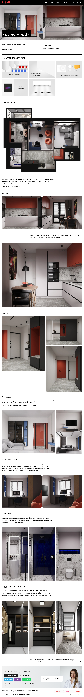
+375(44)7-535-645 (12, 671)
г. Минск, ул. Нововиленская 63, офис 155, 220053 (21, 683)
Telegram (9, 679)
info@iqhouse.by (26, 675)
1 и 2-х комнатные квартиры (15, 31)
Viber (18, 679)
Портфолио (45, 2)
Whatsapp (27, 679)
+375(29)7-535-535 (27, 671)
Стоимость (58, 2)
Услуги (51, 2)
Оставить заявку (12, 675)
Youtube (78, 691)
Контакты (79, 2)
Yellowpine (80, 694)
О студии (72, 2)
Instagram (68, 691)
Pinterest (58, 691)
